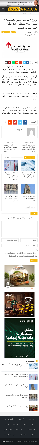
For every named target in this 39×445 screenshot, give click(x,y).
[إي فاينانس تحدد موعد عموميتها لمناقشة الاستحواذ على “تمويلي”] (11, 165)
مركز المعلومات (9, 434)
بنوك (32, 424)
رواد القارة (23, 434)
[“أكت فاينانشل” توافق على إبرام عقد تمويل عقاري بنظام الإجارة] (28, 165)
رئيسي (8, 32)
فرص (32, 434)
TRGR (4, 441)
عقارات (3, 32)
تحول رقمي (8, 429)
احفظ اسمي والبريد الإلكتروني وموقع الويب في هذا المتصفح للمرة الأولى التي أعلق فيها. (20, 254)
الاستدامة (19, 429)
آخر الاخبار (13, 32)
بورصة (25, 424)
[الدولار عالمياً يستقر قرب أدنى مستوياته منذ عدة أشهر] (11, 189)
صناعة (7, 424)
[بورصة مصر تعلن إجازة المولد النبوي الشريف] (33, 408)
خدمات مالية (31, 429)
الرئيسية (31, 419)
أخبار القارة (9, 419)
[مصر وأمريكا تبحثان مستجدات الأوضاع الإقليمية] (28, 189)
